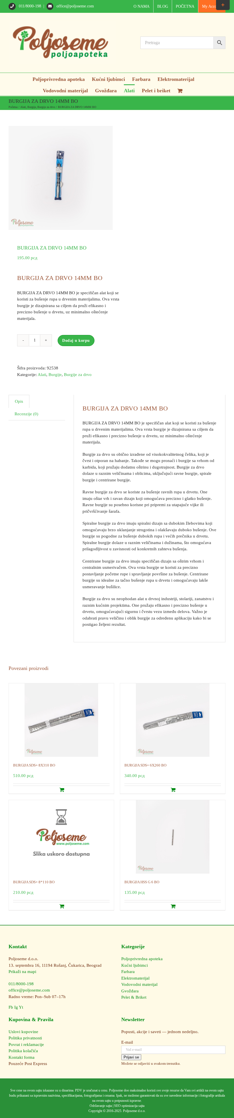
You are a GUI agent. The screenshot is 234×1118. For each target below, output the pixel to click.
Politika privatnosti (25, 1038)
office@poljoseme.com (74, 6)
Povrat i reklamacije (26, 1044)
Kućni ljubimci (134, 965)
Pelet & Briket (133, 997)
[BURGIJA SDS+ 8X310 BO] (61, 720)
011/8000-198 (30, 6)
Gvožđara (130, 991)
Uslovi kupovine (23, 1031)
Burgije (55, 374)
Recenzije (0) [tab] (26, 414)
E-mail (127, 1042)
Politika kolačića (23, 1050)
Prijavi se (131, 1057)
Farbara (128, 971)
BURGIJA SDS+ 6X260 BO (145, 765)
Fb (11, 1007)
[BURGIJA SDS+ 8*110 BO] (61, 837)
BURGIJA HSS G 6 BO (141, 882)
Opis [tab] (19, 401)
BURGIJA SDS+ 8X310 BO (34, 765)
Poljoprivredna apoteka (142, 958)
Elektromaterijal (135, 978)
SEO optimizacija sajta (129, 1106)
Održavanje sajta (101, 1106)
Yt (21, 1007)
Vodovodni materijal (139, 984)
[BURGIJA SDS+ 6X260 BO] (172, 720)
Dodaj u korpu (76, 340)
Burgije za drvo (78, 374)
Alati (42, 374)
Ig (16, 1007)
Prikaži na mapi (22, 971)
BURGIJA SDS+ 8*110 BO (34, 882)
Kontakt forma (22, 1057)
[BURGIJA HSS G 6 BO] (172, 837)
